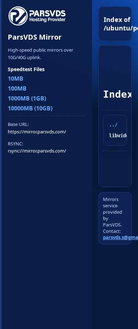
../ (113, 124)
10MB (15, 78)
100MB (17, 88)
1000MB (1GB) (27, 98)
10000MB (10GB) (30, 108)
